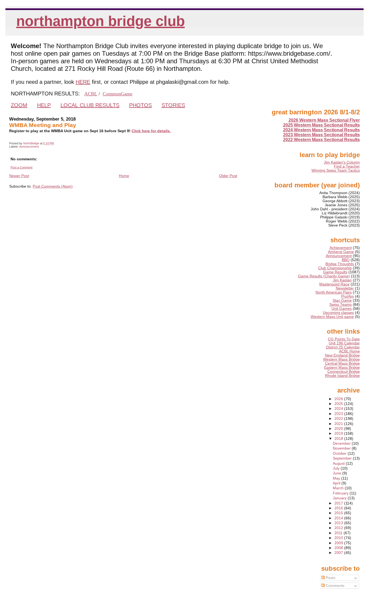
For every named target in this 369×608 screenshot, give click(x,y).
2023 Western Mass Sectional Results (321, 134)
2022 (339, 419)
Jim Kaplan (342, 280)
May (337, 478)
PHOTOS (140, 105)
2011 (339, 533)
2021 (339, 424)
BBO (346, 260)
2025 (339, 404)
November (342, 448)
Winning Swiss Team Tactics (335, 170)
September (343, 458)
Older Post (228, 176)
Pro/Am (347, 296)
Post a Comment (21, 167)
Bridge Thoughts (340, 264)
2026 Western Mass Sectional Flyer (324, 120)
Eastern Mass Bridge (342, 368)
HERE (83, 82)
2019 (339, 433)
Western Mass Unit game (332, 317)
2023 (339, 414)
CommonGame (117, 94)
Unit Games (341, 309)
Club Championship (335, 268)
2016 (339, 508)
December (342, 443)
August (339, 463)
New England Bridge (342, 355)
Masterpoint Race (334, 284)
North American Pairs (334, 292)
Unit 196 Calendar (344, 343)
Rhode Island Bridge (342, 376)
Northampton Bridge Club (100, 21)
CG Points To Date (344, 339)
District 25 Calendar (343, 347)
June (337, 473)
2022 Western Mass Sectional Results (321, 139)
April (337, 483)
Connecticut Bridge (343, 372)
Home (124, 176)
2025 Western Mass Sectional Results (321, 125)
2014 (339, 518)
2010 (339, 538)
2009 (339, 543)
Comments (334, 586)
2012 (339, 528)
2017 (339, 503)
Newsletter (345, 288)
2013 (339, 523)
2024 (339, 409)
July (337, 468)
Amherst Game (341, 252)
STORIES (173, 105)
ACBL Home (349, 351)
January (340, 498)
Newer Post (19, 176)
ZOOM (19, 105)
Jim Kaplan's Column (342, 162)
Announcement (29, 146)
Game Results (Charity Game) (324, 276)
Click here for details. (151, 131)
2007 (339, 553)
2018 (339, 439)
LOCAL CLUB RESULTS (90, 105)
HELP (44, 105)
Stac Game (342, 300)
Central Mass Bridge (342, 363)
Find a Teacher (347, 166)
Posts (330, 578)
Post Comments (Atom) (53, 186)
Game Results (335, 272)
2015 (339, 513)
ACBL (90, 94)
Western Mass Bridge (341, 359)
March (339, 488)
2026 (339, 399)
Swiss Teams (340, 305)
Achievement (341, 248)
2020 (339, 429)
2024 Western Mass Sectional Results (321, 130)
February (341, 493)
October (340, 453)
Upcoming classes (338, 313)
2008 (339, 548)
